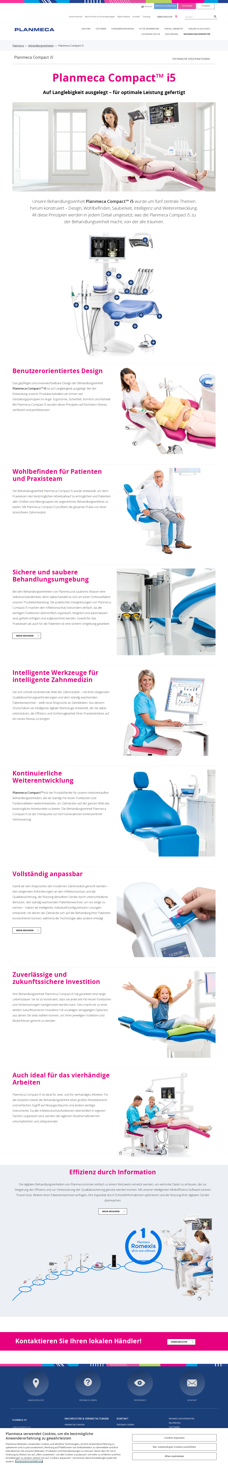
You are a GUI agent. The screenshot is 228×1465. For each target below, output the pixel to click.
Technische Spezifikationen (191, 58)
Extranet (205, 6)
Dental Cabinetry (173, 28)
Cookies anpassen (174, 1437)
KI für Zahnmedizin (149, 28)
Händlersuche (165, 16)
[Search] (215, 16)
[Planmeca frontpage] (34, 29)
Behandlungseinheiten (197, 34)
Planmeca (18, 45)
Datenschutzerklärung (29, 1461)
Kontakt (136, 16)
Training (146, 16)
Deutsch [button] (148, 6)
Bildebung (175, 1422)
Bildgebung (171, 34)
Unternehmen (75, 16)
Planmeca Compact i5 (33, 57)
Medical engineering (165, 6)
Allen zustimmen (174, 1456)
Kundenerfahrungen (123, 28)
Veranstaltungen (74, 1424)
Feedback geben (88, 1400)
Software (101, 28)
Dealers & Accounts (199, 28)
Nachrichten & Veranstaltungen (100, 16)
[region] (114, 1446)
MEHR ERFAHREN (24, 635)
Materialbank (124, 16)
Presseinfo (140, 1400)
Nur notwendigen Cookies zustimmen (174, 1446)
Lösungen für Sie (150, 34)
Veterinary (187, 6)
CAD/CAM (85, 28)
